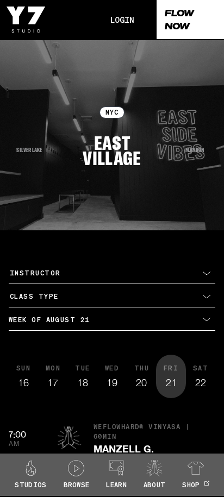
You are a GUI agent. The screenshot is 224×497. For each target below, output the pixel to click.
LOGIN (122, 19)
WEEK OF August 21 (49, 320)
